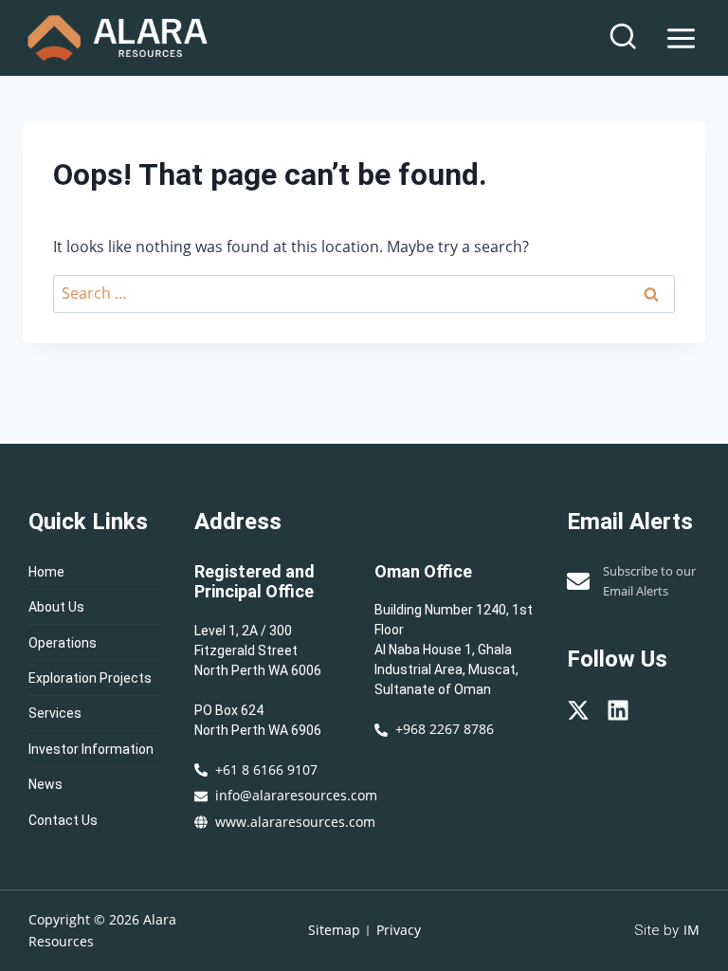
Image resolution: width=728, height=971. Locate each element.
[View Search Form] (622, 38)
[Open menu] (680, 38)
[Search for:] (364, 293)
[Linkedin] (618, 710)
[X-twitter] (578, 710)
